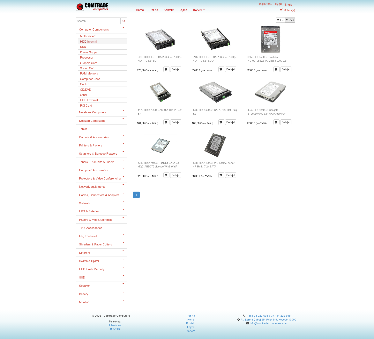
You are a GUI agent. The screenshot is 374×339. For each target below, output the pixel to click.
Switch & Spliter (89, 261)
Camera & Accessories (94, 137)
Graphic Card (88, 63)
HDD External (89, 100)
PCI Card (86, 105)
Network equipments (92, 186)
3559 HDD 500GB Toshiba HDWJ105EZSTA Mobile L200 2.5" (267, 58)
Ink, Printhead (88, 236)
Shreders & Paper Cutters (95, 244)
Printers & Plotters (90, 145)
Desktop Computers (92, 120)
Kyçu (278, 4)
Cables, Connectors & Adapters (99, 195)
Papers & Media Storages (95, 219)
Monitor (84, 302)
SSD (83, 47)
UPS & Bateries (89, 211)
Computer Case (90, 79)
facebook (115, 325)
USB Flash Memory (91, 269)
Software (84, 203)
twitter (116, 329)
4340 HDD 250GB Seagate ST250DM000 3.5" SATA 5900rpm (267, 111)
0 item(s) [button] (289, 10)
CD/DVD (85, 89)
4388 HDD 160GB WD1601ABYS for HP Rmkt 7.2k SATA (213, 164)
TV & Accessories (90, 228)
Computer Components (94, 29)
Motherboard (88, 36)
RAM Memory (89, 73)
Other (83, 95)
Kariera (190, 331)
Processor (86, 57)
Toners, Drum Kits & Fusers (97, 162)
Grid (291, 20)
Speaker (84, 285)
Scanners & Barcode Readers (98, 153)
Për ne (154, 10)
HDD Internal (88, 41)
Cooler (84, 84)
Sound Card (87, 68)
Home (140, 10)
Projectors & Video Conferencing (100, 178)
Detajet (175, 69)
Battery (83, 294)
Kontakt (169, 10)
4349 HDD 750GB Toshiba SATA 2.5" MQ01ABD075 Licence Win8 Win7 (159, 164)
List (282, 20)
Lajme (183, 10)
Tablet (83, 129)
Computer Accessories (93, 170)
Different (84, 253)
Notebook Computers (92, 112)
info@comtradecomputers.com (268, 323)
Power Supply (89, 52)
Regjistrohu (265, 4)
